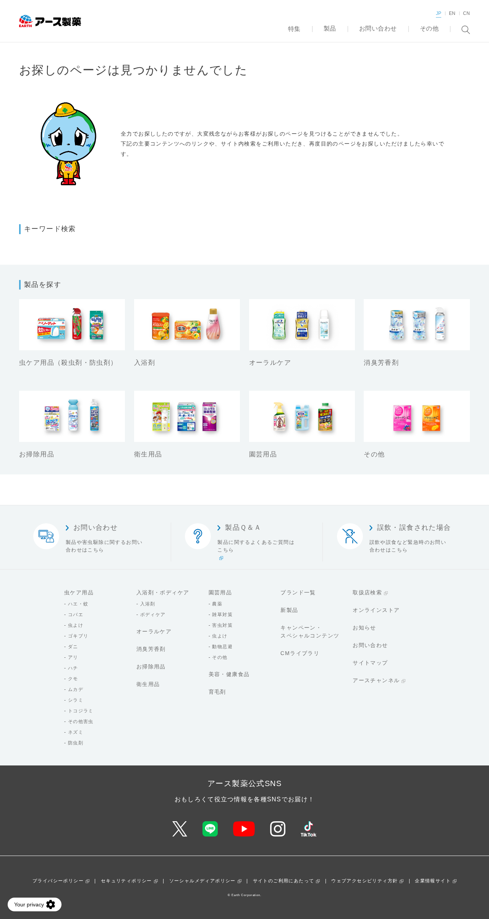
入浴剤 (147, 604)
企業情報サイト (433, 880)
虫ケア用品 (79, 592)
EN (452, 13)
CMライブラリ (299, 653)
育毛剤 (217, 692)
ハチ (73, 668)
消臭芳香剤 (151, 649)
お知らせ (364, 628)
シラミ (75, 700)
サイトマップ (370, 663)
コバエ (75, 614)
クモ (73, 678)
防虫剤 (75, 743)
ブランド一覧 (298, 592)
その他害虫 (81, 721)
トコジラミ (81, 711)
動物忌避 (222, 646)
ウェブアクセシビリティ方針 (364, 880)
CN (466, 13)
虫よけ (75, 625)
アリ (73, 657)
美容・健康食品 (229, 674)
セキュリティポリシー (126, 880)
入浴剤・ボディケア (162, 592)
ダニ (73, 646)
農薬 (217, 604)
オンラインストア (376, 610)
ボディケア (153, 614)
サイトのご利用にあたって (283, 880)
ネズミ (75, 732)
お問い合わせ (370, 645)
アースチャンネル (376, 680)
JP (438, 13)
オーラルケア (154, 631)
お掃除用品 (151, 666)
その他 (219, 657)
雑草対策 (222, 614)
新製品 (289, 610)
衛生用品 (148, 684)
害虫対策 (222, 625)
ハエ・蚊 (78, 604)
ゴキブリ (78, 636)
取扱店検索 (367, 592)
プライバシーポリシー (58, 880)
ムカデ (75, 689)
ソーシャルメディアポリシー (202, 880)
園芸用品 (220, 592)
